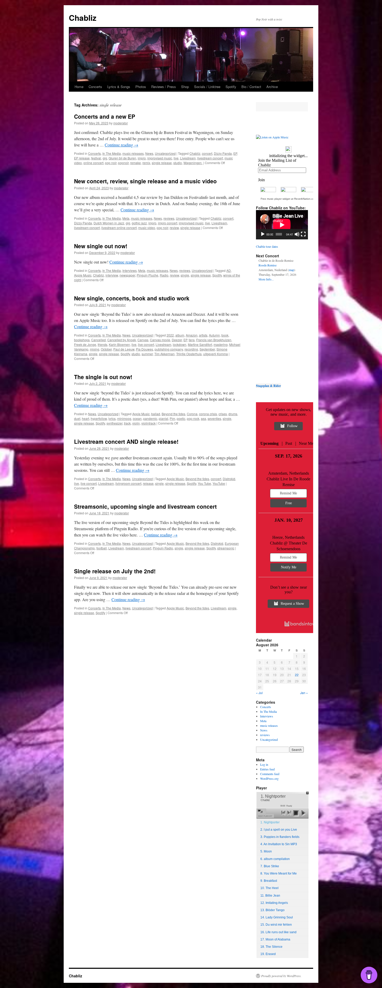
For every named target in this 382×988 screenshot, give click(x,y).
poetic (181, 418)
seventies (214, 418)
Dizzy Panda (223, 153)
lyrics (112, 418)
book (224, 335)
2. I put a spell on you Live (278, 829)
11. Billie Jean (270, 895)
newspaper (127, 275)
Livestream (188, 158)
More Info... (266, 279)
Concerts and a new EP (104, 116)
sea (203, 418)
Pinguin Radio (163, 548)
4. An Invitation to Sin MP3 (278, 844)
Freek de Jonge (85, 344)
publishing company (169, 349)
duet (77, 418)
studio (177, 162)
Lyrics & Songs (118, 86)
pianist (163, 418)
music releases (133, 153)
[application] (282, 224)
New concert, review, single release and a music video (145, 181)
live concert (146, 344)
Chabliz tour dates (267, 246)
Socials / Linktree (207, 86)
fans (192, 340)
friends (102, 344)
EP (235, 153)
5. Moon (266, 851)
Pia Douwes (144, 349)
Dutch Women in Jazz (109, 223)
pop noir (110, 162)
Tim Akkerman (164, 354)
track (127, 423)
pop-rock (193, 418)
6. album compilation (275, 859)
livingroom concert (128, 483)
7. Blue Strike (269, 866)
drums (232, 414)
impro (142, 158)
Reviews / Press (163, 86)
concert (207, 153)
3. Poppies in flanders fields (279, 837)
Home (79, 86)
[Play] (262, 234)
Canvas (142, 340)
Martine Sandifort (200, 344)
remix (146, 162)
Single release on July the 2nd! (115, 571)
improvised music (159, 158)
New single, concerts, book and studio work (131, 298)
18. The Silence (271, 947)
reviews (168, 218)
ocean (137, 418)
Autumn (214, 335)
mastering (221, 344)
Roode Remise (267, 265)
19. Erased (268, 954)
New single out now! (100, 246)
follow (292, 426)
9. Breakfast (268, 881)
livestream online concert (119, 227)
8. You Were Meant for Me (278, 873)
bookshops (82, 340)
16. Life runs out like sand (278, 932)
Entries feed (267, 769)
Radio (164, 275)
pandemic (150, 418)
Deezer (177, 340)
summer (147, 354)
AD (228, 270)
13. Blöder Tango (272, 910)
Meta (125, 218)
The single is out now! (103, 377)
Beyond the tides (173, 414)
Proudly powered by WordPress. (281, 976)
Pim (172, 418)
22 (297, 675)
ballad (155, 414)
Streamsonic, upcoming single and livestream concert (145, 506)
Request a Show (292, 604)
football (101, 548)
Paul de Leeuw (123, 349)
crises (223, 414)
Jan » (304, 692)
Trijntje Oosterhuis (189, 354)
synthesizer (114, 423)
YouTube (219, 483)
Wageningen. (192, 162)
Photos (140, 86)
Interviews (129, 270)
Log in (264, 764)
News (149, 153)
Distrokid (229, 478)
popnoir (123, 162)
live (176, 158)
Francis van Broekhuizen (213, 340)
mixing (94, 349)
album (179, 335)
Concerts (95, 86)
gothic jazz (139, 223)
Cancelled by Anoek (121, 340)
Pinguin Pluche (147, 275)
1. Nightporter (270, 822)
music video (146, 227)
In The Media (111, 153)
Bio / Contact (251, 86)
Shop (185, 86)
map (291, 270)
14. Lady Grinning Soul (276, 917)
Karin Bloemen (119, 344)
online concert (93, 162)
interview (112, 275)
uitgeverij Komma (215, 354)
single (185, 275)
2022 (170, 335)
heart (85, 418)
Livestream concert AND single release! (126, 441)
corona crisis (208, 414)
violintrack (148, 423)
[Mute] (297, 234)
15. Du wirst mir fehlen (276, 924)
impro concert (167, 223)
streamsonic (225, 548)
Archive (272, 86)
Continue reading (121, 144)
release (148, 483)
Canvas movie (160, 340)
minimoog (124, 418)
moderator (120, 123)
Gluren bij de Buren (122, 158)
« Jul (259, 692)
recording (191, 349)
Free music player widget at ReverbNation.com (288, 198)
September (207, 349)
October (106, 349)
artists (203, 335)
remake (135, 162)
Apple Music (82, 275)
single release (162, 162)
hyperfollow (99, 418)
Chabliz (82, 17)
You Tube (204, 483)
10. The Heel (269, 888)
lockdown (179, 344)
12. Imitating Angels (274, 903)
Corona (192, 414)
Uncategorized (165, 153)
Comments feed (269, 774)
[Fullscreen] (303, 234)
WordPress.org (269, 778)
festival (96, 158)
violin (136, 423)
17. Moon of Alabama (275, 939)
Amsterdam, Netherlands (288, 473)
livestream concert (210, 158)
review (174, 227)
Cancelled (98, 340)
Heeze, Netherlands (288, 537)
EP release (82, 158)
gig (105, 158)
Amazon (191, 335)
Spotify (231, 86)
